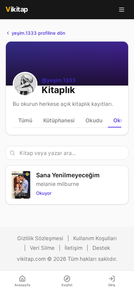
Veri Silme (42, 248)
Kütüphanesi (59, 120)
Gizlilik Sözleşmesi (40, 238)
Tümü (25, 120)
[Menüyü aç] (122, 9)
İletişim (73, 248)
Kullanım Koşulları (95, 238)
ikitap (16, 9)
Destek (101, 248)
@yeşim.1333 (59, 80)
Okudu (94, 120)
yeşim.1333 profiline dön (38, 33)
